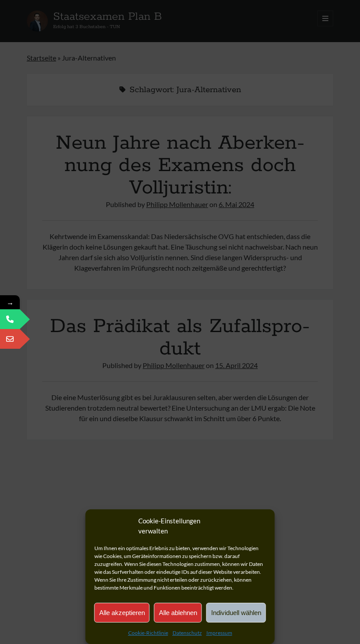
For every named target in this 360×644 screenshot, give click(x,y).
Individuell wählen (236, 612)
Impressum (219, 633)
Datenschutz (187, 633)
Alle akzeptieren (122, 612)
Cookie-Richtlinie (148, 633)
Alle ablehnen (178, 612)
